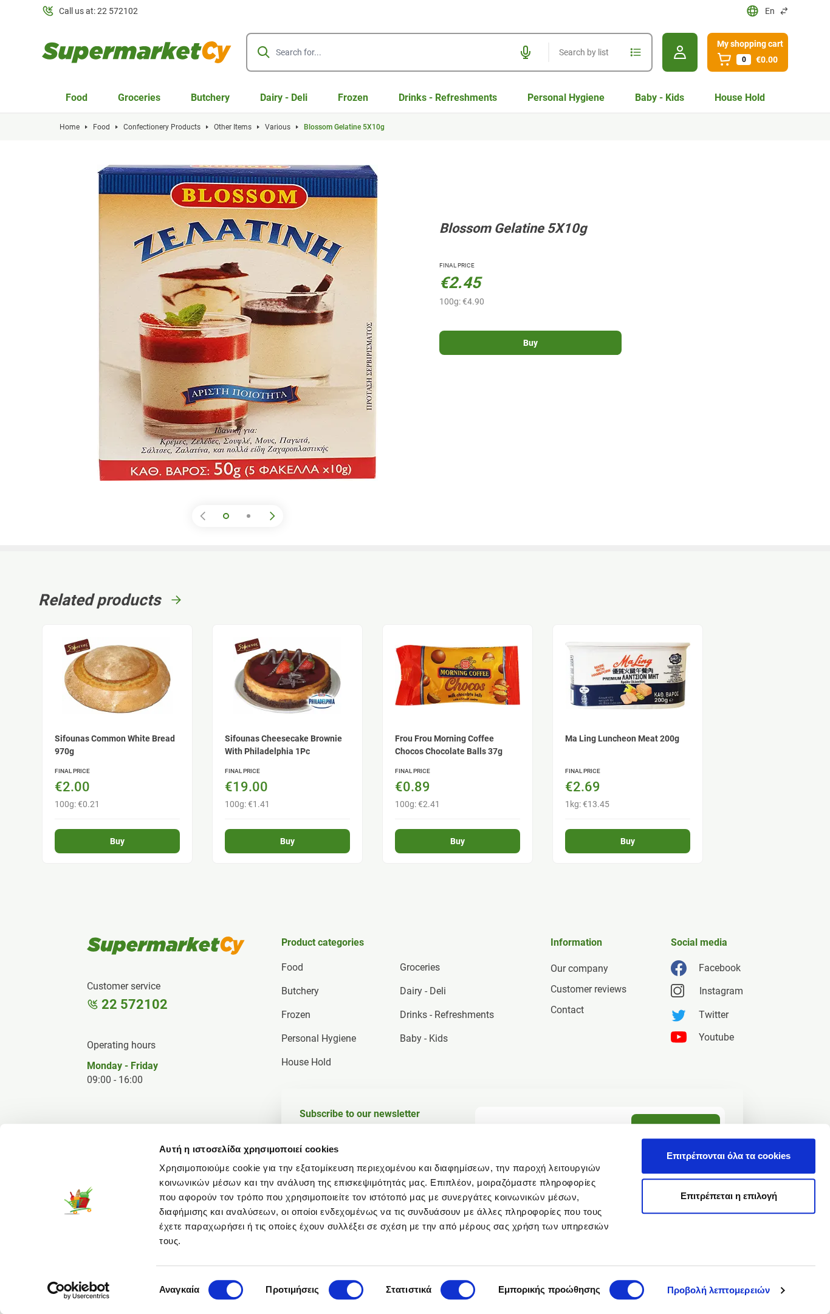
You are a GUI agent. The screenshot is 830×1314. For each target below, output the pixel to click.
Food (76, 97)
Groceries (139, 97)
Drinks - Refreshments (448, 97)
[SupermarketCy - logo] (166, 946)
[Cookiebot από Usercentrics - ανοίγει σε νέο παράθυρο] (79, 1290)
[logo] (137, 52)
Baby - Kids (659, 97)
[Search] (263, 52)
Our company (579, 968)
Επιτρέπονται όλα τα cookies (729, 1156)
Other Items (233, 127)
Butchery (210, 97)
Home (70, 127)
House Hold (740, 97)
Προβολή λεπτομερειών (718, 1290)
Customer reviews (588, 989)
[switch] (346, 1289)
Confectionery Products (162, 127)
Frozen (353, 97)
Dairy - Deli (283, 97)
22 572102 (134, 1004)
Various (277, 127)
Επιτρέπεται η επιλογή (729, 1196)
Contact (567, 1010)
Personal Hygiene (566, 97)
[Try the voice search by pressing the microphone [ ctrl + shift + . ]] (525, 52)
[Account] (680, 52)
